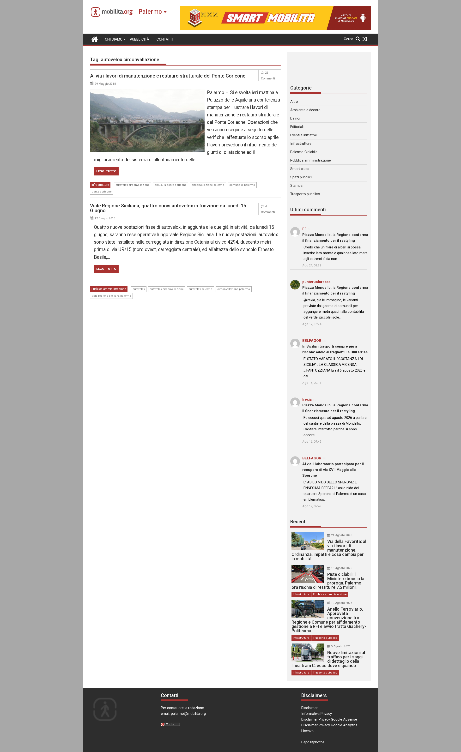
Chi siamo (113, 39)
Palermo (150, 11)
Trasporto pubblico (305, 194)
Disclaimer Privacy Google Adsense (329, 719)
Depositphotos (313, 742)
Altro (294, 101)
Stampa (296, 185)
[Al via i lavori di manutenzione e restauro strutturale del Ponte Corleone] (147, 92)
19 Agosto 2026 (341, 568)
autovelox (139, 289)
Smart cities (299, 169)
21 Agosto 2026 (341, 535)
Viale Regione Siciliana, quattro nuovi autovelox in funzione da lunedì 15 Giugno (168, 208)
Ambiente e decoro (305, 110)
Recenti (298, 521)
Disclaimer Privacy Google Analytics (329, 725)
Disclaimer (309, 708)
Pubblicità (139, 39)
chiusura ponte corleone (171, 184)
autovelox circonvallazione (133, 184)
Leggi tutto (106, 171)
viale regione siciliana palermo (111, 295)
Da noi (295, 118)
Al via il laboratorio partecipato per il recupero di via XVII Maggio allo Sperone (333, 470)
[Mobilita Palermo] (94, 38)
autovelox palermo (200, 289)
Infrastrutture (100, 184)
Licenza (307, 731)
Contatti (165, 39)
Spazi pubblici (301, 177)
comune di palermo (242, 184)
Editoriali (296, 127)
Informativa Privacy (316, 713)
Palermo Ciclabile (303, 152)
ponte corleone (102, 191)
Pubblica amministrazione (108, 289)
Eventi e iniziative (303, 135)
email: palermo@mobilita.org (183, 713)
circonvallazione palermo (208, 184)
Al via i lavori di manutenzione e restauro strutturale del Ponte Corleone (167, 76)
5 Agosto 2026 (341, 646)
